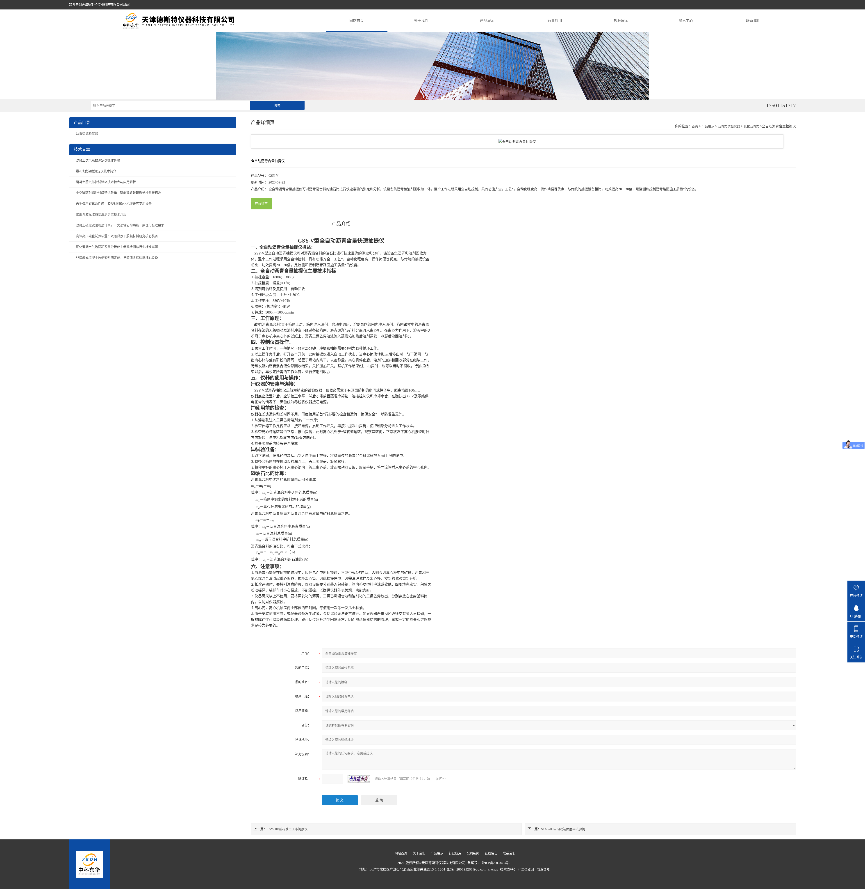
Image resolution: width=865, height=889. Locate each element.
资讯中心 (685, 21)
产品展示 (487, 21)
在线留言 (261, 203)
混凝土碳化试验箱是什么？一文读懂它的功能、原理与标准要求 (120, 225)
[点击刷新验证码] (359, 779)
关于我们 (421, 21)
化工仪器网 (526, 869)
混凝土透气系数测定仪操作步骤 (98, 160)
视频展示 (621, 21)
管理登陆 (543, 869)
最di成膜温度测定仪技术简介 (96, 171)
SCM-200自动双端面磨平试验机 (563, 829)
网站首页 (356, 21)
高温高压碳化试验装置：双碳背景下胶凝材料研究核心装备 (117, 236)
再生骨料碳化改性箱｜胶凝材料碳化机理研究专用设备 (114, 203)
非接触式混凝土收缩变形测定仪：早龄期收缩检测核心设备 (117, 257)
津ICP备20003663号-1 (497, 863)
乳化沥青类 (751, 126)
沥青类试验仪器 (87, 133)
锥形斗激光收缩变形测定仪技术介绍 (101, 214)
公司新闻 (473, 853)
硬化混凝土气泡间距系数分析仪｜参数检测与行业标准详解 (117, 247)
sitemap (493, 869)
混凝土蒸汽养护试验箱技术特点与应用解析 (106, 182)
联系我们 (753, 21)
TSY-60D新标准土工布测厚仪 (287, 829)
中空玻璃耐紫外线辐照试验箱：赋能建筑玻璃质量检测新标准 (118, 193)
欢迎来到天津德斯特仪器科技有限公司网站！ (100, 4)
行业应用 (555, 21)
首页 (695, 126)
